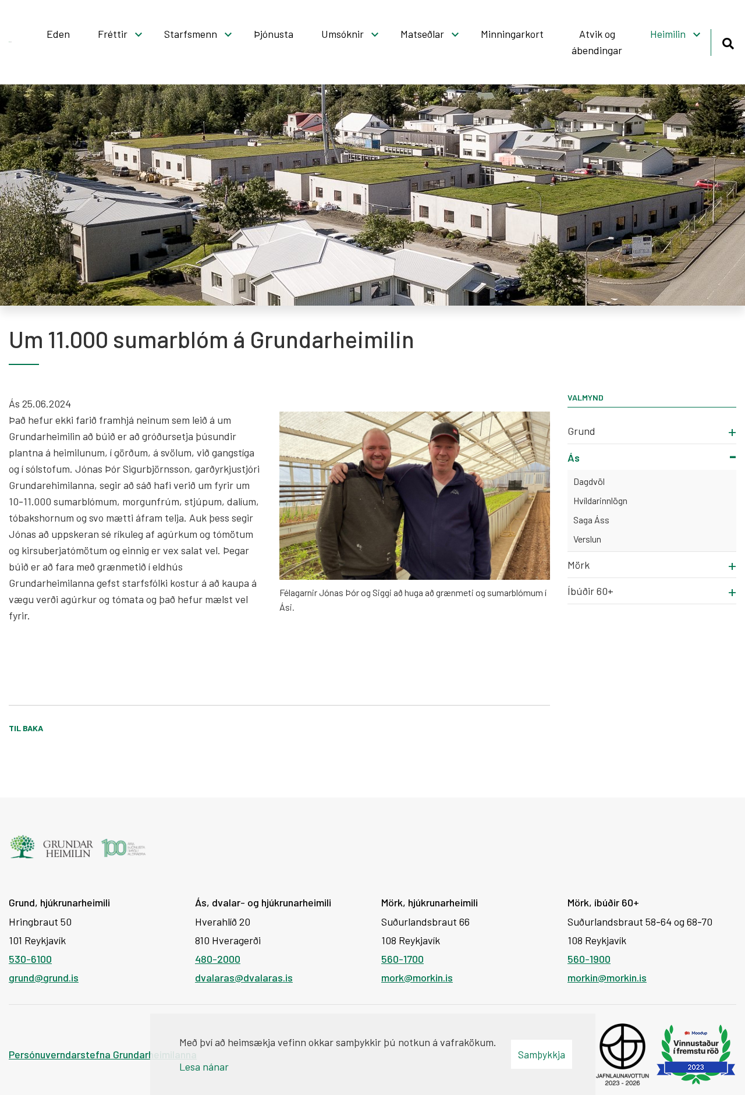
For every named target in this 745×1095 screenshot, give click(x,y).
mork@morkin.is (417, 977)
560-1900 (589, 958)
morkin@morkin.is (607, 977)
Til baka (26, 728)
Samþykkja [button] (541, 1054)
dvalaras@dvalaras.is (244, 977)
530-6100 (30, 958)
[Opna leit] (728, 41)
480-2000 (217, 958)
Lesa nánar (204, 1066)
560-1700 (402, 958)
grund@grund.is (44, 977)
